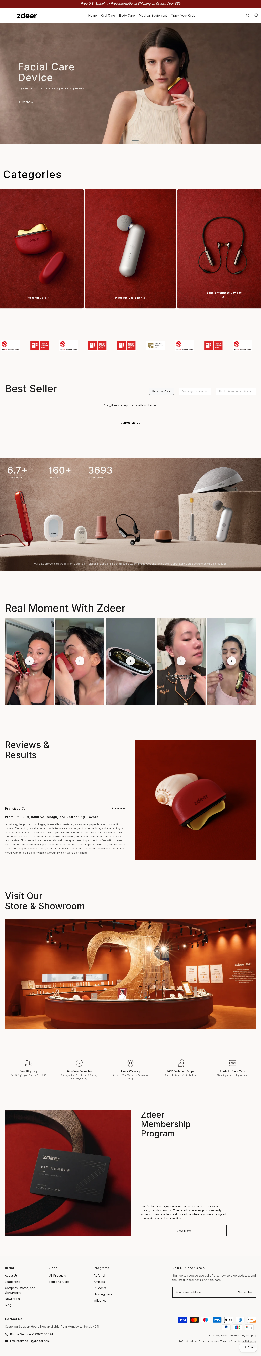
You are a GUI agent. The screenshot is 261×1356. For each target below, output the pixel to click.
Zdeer (225, 1335)
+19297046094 (42, 1334)
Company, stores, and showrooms (20, 1290)
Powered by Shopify (243, 1335)
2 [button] (135, 140)
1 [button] (126, 140)
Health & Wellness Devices (236, 391)
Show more (130, 423)
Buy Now (26, 93)
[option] (130, 83)
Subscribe (245, 1292)
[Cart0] (247, 15)
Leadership (12, 1281)
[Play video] (29, 660)
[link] (18, 345)
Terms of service (231, 1341)
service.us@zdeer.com (34, 1341)
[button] (11, 81)
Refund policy (188, 1341)
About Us (11, 1275)
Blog (8, 1305)
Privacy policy (208, 1341)
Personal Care (161, 391)
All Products (57, 1275)
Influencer (101, 1300)
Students (100, 1288)
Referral (99, 1275)
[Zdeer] (131, 248)
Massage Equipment (195, 391)
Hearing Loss (103, 1294)
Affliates (99, 1281)
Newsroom (12, 1298)
